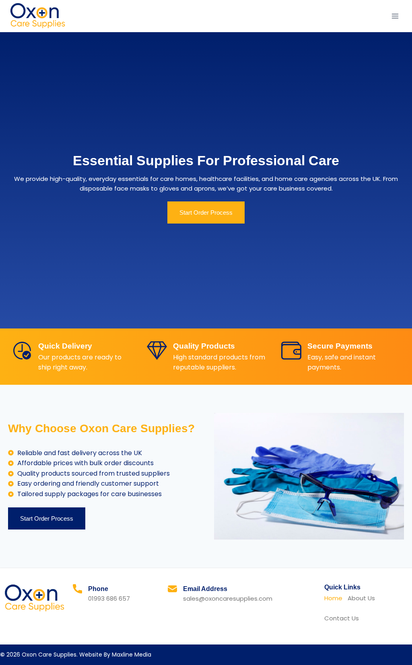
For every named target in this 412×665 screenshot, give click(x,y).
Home (333, 598)
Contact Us (341, 618)
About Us (361, 598)
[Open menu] (394, 16)
